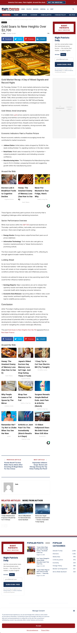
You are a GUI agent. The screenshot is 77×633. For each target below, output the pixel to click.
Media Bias (56, 557)
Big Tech (72, 15)
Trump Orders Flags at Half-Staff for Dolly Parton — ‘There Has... (43, 571)
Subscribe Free (64, 64)
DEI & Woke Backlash (60, 572)
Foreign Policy (60, 15)
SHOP (51, 9)
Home (3, 19)
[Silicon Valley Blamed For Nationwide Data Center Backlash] (25, 509)
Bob (4, 33)
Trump (16, 15)
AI (48, 9)
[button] (74, 611)
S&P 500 (26, 225)
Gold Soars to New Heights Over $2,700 (22, 330)
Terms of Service (69, 70)
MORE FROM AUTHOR (32, 500)
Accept (38, 626)
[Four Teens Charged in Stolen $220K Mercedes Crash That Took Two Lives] (31, 560)
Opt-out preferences (32, 630)
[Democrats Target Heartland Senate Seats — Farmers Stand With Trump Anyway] (42, 509)
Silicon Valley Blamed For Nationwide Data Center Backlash (24, 517)
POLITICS (28, 9)
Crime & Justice (46, 15)
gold (15, 115)
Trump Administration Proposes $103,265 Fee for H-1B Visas (8, 517)
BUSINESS (35, 9)
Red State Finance (8, 332)
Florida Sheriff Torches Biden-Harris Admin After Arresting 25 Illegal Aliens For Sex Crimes (13, 466)
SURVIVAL (43, 9)
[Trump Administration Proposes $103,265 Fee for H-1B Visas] (8, 509)
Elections (56, 554)
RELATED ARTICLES (10, 500)
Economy (34, 15)
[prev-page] (2, 525)
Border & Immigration (60, 569)
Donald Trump (57, 551)
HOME (23, 9)
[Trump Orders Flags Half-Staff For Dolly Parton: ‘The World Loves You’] (31, 549)
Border (24, 15)
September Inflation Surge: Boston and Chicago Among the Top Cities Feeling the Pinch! (38, 466)
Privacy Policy (45, 630)
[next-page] (6, 525)
